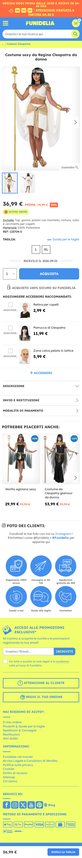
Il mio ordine (12, 722)
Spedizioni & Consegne (19, 730)
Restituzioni (11, 734)
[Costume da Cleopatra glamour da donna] (61, 458)
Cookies (8, 769)
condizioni (62, 661)
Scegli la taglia (63, 851)
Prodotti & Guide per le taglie (24, 726)
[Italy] (6, 805)
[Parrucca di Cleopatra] (25, 333)
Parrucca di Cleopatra (49, 327)
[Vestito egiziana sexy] (21, 458)
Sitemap (9, 777)
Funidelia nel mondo (18, 757)
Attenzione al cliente (43, 683)
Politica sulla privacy (18, 765)
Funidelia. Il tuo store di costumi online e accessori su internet (40, 23)
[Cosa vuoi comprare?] (5, 23)
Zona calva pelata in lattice (53, 350)
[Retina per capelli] (25, 310)
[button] (75, 122)
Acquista (49, 274)
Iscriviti (64, 651)
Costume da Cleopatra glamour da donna (58, 493)
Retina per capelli (46, 304)
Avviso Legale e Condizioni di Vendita (30, 761)
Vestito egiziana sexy (20, 489)
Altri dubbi (10, 738)
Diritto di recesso (15, 773)
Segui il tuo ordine (43, 697)
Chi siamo (10, 781)
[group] (10, 183)
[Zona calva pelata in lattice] (25, 356)
